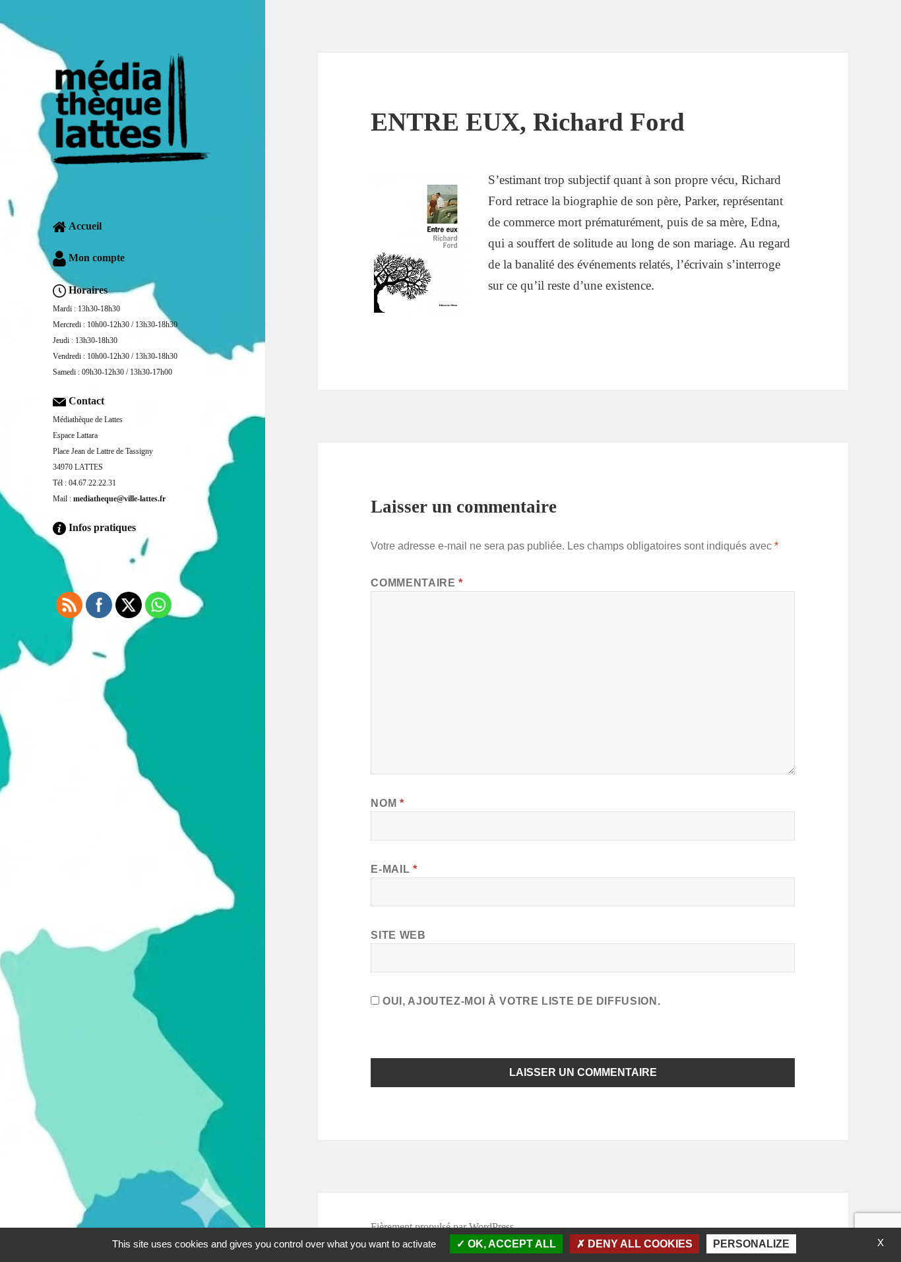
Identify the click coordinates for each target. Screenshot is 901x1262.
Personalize (751, 1243)
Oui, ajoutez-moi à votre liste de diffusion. (519, 1001)
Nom (387, 803)
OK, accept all (510, 1243)
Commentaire (416, 582)
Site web (398, 935)
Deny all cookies (639, 1243)
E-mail (394, 869)
